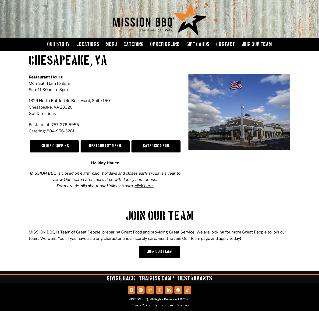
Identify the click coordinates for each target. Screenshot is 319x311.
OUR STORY (58, 45)
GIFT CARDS (198, 45)
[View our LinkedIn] (169, 290)
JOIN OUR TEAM (256, 45)
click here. (144, 186)
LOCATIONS (87, 45)
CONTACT (225, 45)
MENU (111, 45)
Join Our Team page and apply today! (207, 238)
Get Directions (42, 113)
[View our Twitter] (150, 290)
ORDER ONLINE (165, 45)
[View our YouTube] (159, 290)
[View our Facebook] (131, 290)
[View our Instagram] (141, 290)
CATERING (134, 45)
